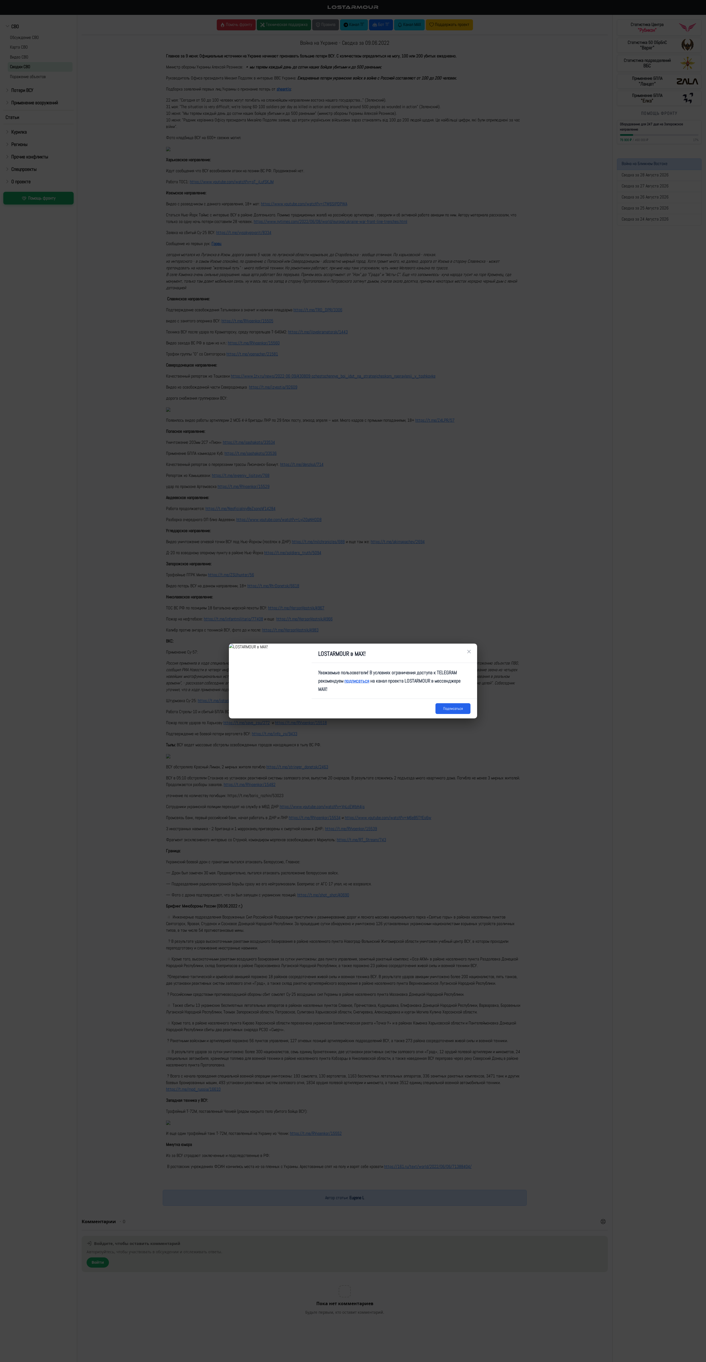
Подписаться (453, 708)
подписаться (356, 681)
